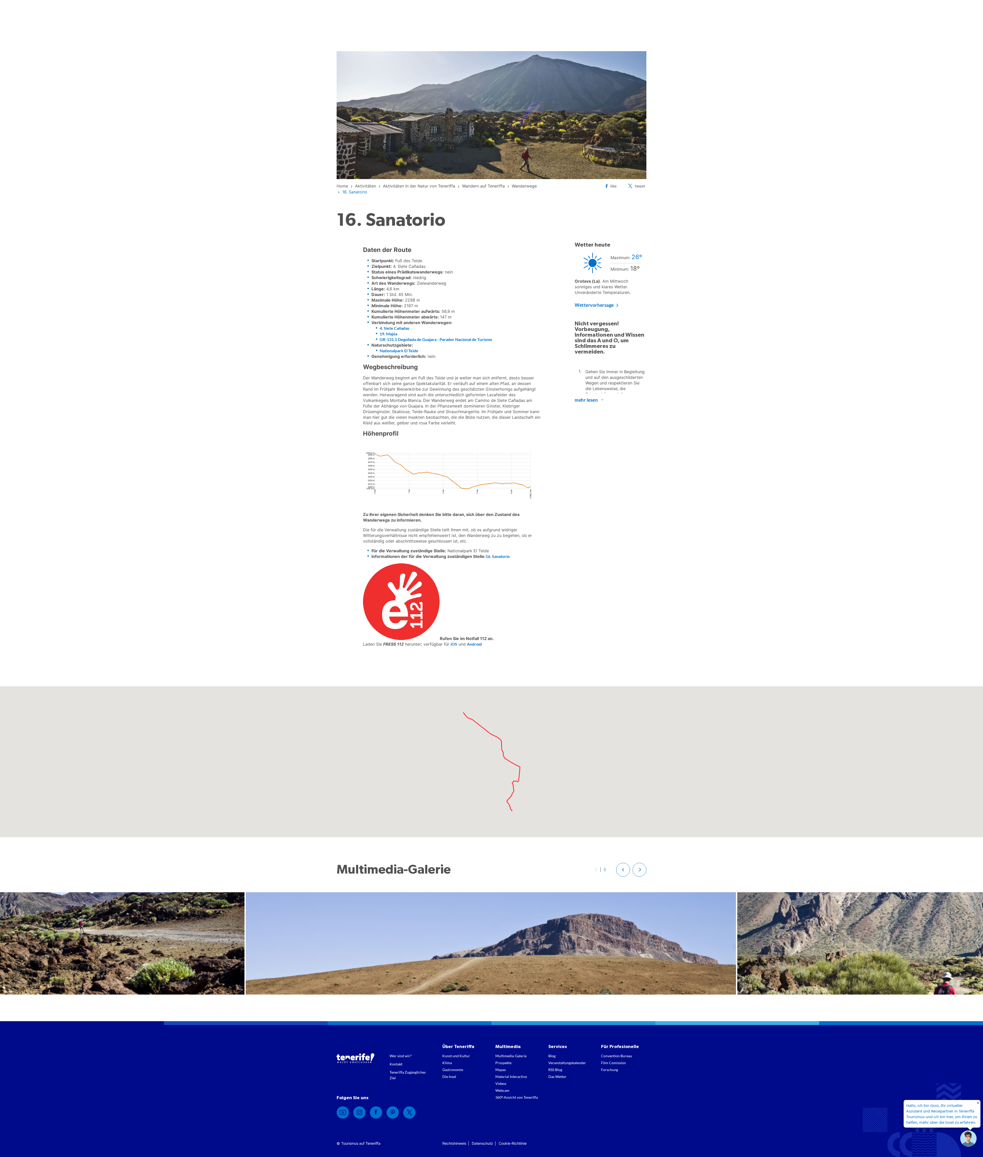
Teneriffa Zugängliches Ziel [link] (408, 1075)
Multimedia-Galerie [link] (511, 1056)
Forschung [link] (609, 1069)
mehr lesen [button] (586, 400)
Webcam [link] (502, 1090)
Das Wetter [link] (557, 1076)
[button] (623, 870)
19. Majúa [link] (388, 333)
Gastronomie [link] (452, 1069)
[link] (342, 186)
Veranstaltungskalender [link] (567, 1063)
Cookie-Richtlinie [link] (513, 1143)
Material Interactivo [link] (511, 1076)
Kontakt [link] (396, 1064)
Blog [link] (551, 1056)
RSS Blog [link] (555, 1069)
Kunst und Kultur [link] (456, 1056)
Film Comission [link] (613, 1063)
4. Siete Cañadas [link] (394, 328)
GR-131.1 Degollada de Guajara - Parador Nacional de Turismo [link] (436, 339)
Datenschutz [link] (482, 1143)
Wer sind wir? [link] (401, 1056)
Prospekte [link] (503, 1063)
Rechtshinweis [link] (454, 1143)
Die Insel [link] (449, 1076)
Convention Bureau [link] (616, 1056)
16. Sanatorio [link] (498, 556)
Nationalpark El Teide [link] (399, 350)
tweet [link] (640, 186)
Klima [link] (447, 1063)
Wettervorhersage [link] (594, 305)
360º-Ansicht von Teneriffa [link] (516, 1097)
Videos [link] (500, 1083)
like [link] (613, 186)
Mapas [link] (500, 1069)
